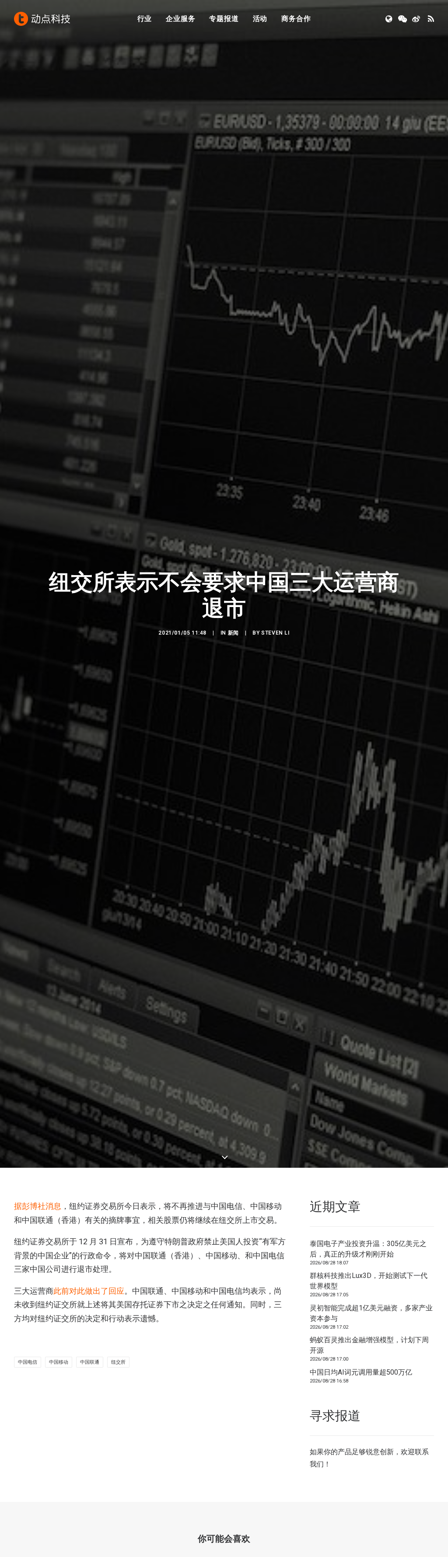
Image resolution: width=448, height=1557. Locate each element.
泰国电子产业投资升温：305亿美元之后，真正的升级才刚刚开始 (368, 1248)
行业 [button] (144, 18)
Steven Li (275, 633)
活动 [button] (260, 18)
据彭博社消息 (37, 1206)
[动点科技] (42, 19)
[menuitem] (144, 19)
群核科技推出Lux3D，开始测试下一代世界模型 (368, 1280)
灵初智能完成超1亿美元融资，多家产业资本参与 (371, 1313)
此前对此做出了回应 (88, 1290)
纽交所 (118, 1362)
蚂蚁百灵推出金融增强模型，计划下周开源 (369, 1345)
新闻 (233, 633)
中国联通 (89, 1362)
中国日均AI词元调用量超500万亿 (361, 1372)
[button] (389, 19)
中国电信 (27, 1362)
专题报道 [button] (223, 18)
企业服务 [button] (180, 18)
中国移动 (58, 1362)
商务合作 (296, 18)
